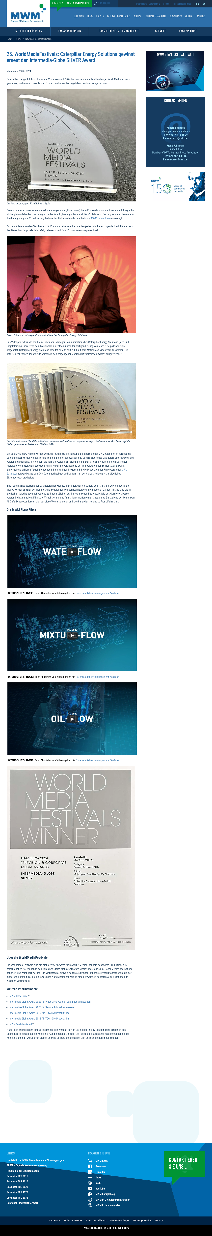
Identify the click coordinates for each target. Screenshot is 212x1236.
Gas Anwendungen (69, 31)
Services (160, 31)
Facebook (101, 1166)
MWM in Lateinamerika (108, 1205)
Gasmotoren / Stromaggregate (119, 31)
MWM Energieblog (105, 1194)
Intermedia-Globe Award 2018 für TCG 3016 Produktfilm (39, 1018)
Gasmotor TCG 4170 (17, 1192)
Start (10, 38)
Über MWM (79, 16)
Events (100, 16)
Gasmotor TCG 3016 (17, 1176)
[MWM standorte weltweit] (175, 90)
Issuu (98, 1182)
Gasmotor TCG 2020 (17, 1181)
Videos (188, 16)
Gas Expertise (188, 31)
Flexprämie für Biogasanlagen (23, 1171)
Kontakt (138, 16)
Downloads (176, 16)
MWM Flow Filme (18, 996)
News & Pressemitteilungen (38, 38)
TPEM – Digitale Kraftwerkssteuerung (27, 1165)
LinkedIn (100, 1172)
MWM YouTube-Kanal (20, 1024)
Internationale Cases (118, 16)
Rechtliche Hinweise (73, 1220)
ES (204, 3)
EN (197, 3)
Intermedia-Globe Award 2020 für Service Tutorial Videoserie (41, 1007)
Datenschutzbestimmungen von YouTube (97, 593)
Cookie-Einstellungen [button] (119, 1220)
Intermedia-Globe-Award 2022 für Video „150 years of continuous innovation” (50, 1001)
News (90, 16)
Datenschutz (154, 3)
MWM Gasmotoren (101, 218)
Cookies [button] (166, 3)
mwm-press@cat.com (176, 138)
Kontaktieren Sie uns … (183, 1163)
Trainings (200, 16)
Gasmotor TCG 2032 (17, 1197)
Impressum (141, 3)
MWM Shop (102, 1160)
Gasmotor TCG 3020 (17, 1187)
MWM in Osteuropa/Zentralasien (113, 1199)
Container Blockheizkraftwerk (22, 1203)
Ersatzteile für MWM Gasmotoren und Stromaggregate (36, 1160)
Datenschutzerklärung (96, 1220)
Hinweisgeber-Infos (182, 3)
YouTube (100, 1188)
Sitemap (159, 1220)
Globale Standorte (156, 16)
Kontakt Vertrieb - (70, 3)
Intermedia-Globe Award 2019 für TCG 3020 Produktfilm (39, 1013)
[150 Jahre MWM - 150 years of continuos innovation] (175, 200)
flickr (98, 1177)
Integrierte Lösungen (28, 31)
